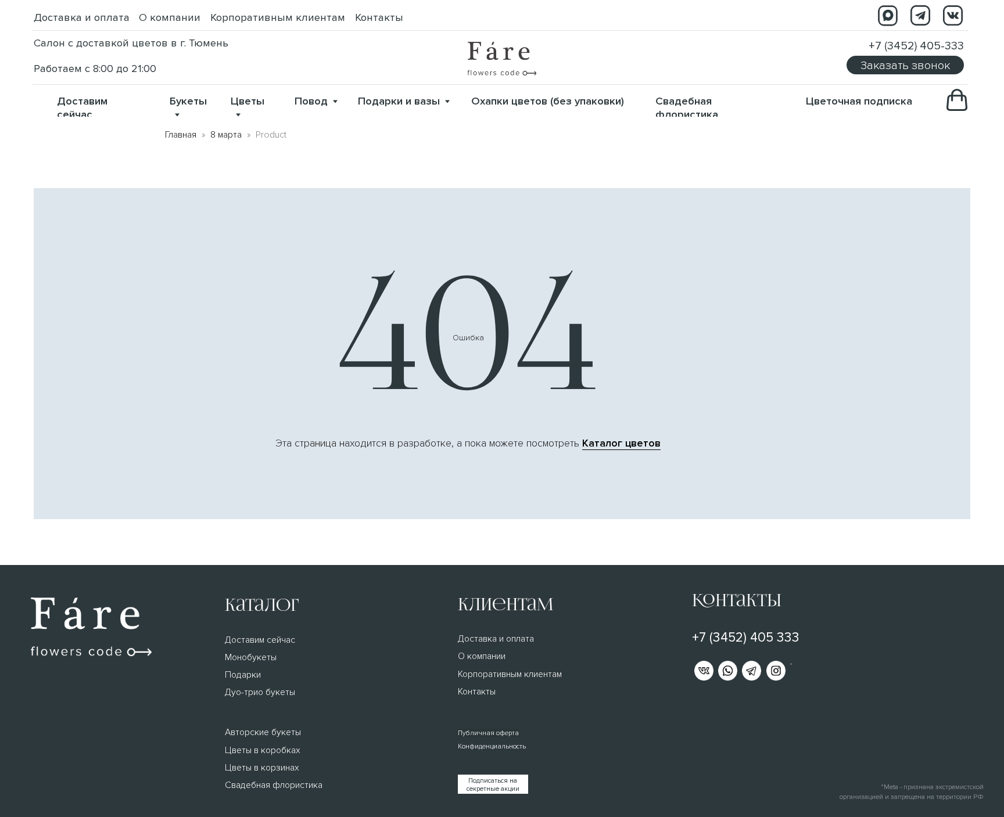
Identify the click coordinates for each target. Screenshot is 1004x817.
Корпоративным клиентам (277, 17)
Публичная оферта (488, 733)
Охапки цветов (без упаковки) (547, 101)
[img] (502, 58)
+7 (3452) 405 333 (745, 637)
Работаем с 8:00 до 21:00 (95, 68)
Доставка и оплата (82, 17)
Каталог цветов (621, 443)
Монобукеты (251, 657)
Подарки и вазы (399, 101)
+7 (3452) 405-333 (916, 45)
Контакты (379, 17)
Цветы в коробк (258, 750)
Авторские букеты (263, 732)
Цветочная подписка (859, 101)
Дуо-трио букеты (260, 692)
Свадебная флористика (686, 108)
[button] (905, 65)
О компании (169, 17)
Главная (180, 135)
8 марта (226, 135)
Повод (311, 101)
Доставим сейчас (82, 108)
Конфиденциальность (492, 746)
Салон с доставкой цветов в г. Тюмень (131, 43)
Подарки (243, 675)
